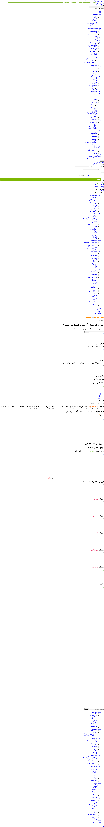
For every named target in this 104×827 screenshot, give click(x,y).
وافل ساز (95, 145)
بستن (102, 826)
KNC (96, 68)
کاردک (96, 114)
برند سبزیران (97, 36)
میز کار (96, 22)
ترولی (96, 17)
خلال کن (95, 19)
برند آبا (92, 105)
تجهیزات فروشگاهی (95, 91)
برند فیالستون (94, 287)
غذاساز (96, 108)
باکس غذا (95, 96)
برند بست (98, 29)
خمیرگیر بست (94, 31)
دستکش (95, 99)
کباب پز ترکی (94, 117)
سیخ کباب (95, 231)
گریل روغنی (94, 119)
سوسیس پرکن (94, 51)
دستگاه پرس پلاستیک (92, 46)
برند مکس (98, 39)
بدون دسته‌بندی (97, 14)
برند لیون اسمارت (93, 301)
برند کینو (95, 305)
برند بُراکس (98, 32)
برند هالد (98, 40)
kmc (100, 12)
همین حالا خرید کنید (99, 317)
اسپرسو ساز (94, 275)
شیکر (96, 140)
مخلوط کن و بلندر (93, 144)
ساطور (96, 125)
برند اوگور (95, 293)
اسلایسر (95, 94)
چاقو (96, 57)
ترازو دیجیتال (97, 147)
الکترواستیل (94, 71)
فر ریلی (95, 110)
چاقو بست (91, 60)
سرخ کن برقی (94, 102)
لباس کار (95, 89)
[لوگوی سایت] (98, 4)
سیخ (96, 82)
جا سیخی (95, 79)
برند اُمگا (95, 290)
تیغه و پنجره (94, 123)
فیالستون (95, 74)
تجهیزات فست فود (96, 93)
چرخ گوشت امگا (93, 127)
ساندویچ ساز (94, 139)
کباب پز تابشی (94, 25)
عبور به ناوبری (100, 0)
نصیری (92, 88)
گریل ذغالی (94, 266)
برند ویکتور (95, 304)
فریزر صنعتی (94, 53)
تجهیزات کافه (97, 130)
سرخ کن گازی (94, 103)
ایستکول (95, 73)
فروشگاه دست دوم (95, 154)
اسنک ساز (95, 134)
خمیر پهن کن (94, 255)
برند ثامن (95, 299)
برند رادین (95, 294)
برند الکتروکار (97, 26)
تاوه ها (96, 77)
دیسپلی (96, 100)
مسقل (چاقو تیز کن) (92, 157)
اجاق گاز (95, 15)
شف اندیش (94, 83)
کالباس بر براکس (93, 34)
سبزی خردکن (94, 48)
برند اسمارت (94, 296)
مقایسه (99, 820)
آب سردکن (95, 69)
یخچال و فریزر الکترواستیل (90, 218)
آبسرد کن (95, 221)
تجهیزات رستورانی (96, 76)
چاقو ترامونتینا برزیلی (88, 62)
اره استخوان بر (94, 122)
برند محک (98, 37)
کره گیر (95, 208)
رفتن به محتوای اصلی (90, 0)
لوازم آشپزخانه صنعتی (95, 156)
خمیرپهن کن (94, 97)
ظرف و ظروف (93, 85)
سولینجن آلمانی (90, 59)
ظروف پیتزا (94, 106)
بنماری (92, 86)
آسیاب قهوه (94, 133)
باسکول (95, 148)
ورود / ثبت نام (97, 822)
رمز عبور (101, 169)
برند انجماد (95, 288)
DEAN (99, 11)
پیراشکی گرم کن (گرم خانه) (90, 113)
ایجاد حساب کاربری (96, 164)
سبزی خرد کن (94, 205)
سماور (96, 49)
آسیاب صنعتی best (93, 45)
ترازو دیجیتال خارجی (92, 248)
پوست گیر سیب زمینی (91, 23)
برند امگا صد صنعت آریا (94, 28)
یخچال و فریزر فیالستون (91, 219)
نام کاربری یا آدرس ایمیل (97, 166)
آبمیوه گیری (94, 131)
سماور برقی (94, 206)
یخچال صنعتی (94, 65)
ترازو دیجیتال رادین (92, 150)
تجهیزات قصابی (96, 120)
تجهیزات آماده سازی (95, 42)
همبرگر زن (95, 111)
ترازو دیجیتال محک (93, 151)
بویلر (96, 137)
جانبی (96, 80)
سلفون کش (94, 20)
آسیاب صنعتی (94, 43)
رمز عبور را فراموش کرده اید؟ (95, 175)
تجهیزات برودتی (96, 66)
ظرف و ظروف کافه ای (91, 142)
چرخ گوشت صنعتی (92, 128)
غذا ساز (95, 259)
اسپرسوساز (94, 136)
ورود (102, 172)
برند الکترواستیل (93, 291)
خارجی (96, 153)
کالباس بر (95, 116)
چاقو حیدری (91, 63)
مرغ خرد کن (94, 54)
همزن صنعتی (94, 56)
